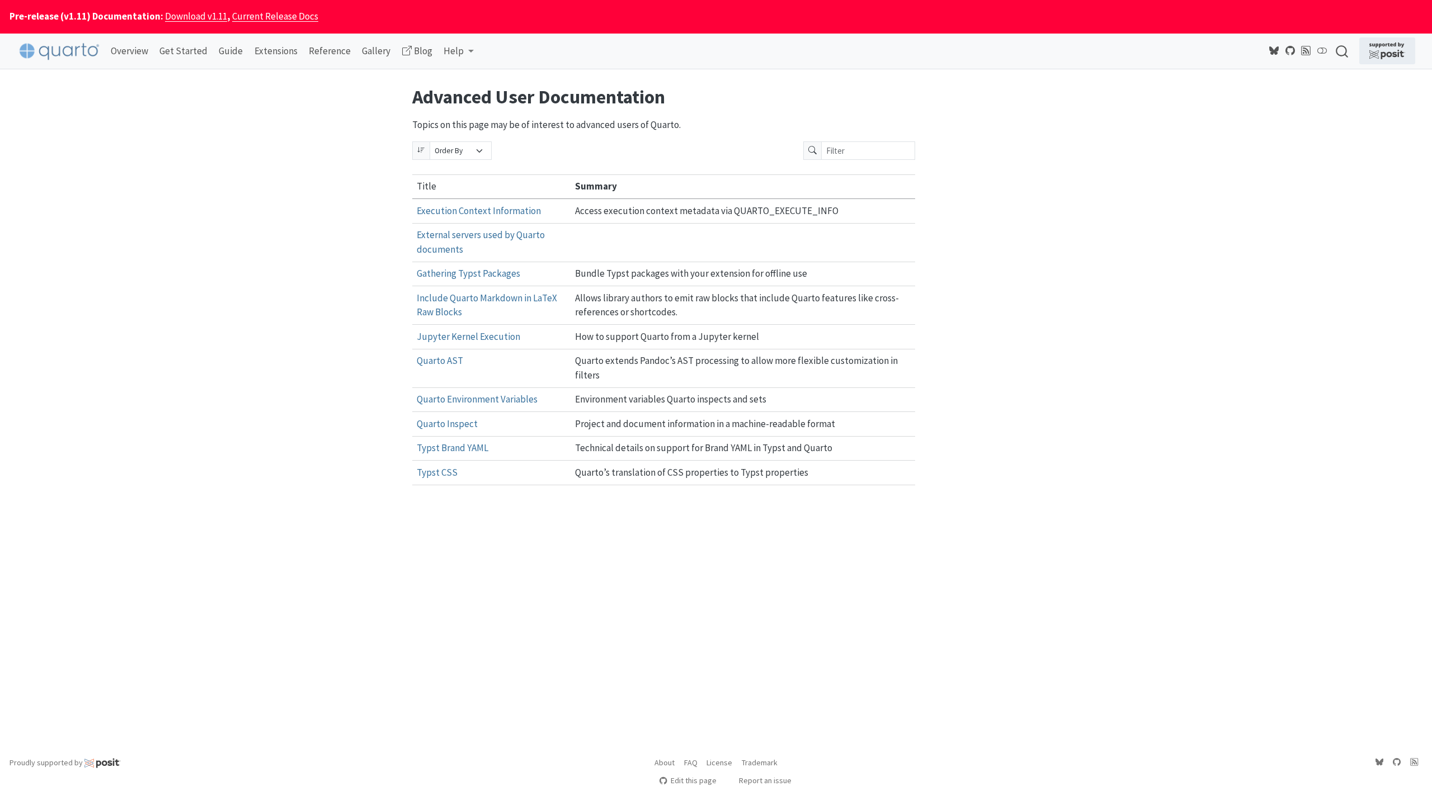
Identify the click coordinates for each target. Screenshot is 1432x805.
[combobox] (1342, 51)
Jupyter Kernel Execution (468, 336)
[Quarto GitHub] (1290, 51)
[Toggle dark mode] (1322, 51)
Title (426, 186)
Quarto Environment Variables (477, 399)
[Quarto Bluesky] (1274, 51)
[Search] (1342, 51)
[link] (458, 52)
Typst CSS (437, 472)
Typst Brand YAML (452, 448)
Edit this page (693, 780)
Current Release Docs (275, 16)
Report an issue (765, 780)
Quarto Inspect (447, 424)
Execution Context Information (479, 211)
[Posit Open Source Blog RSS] (1306, 51)
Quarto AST (440, 360)
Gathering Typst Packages (468, 273)
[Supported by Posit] (1387, 50)
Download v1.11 (196, 16)
